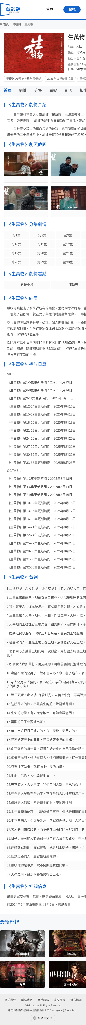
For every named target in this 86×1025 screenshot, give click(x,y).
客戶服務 (43, 999)
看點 (53, 90)
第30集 (68, 262)
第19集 (16, 253)
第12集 (68, 244)
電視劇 (16, 24)
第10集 (16, 244)
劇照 (68, 90)
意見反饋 (59, 999)
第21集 (68, 253)
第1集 (16, 235)
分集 (38, 90)
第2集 (42, 235)
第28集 (16, 262)
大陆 (79, 46)
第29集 (42, 262)
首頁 (49, 10)
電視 (72, 10)
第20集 (42, 253)
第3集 (68, 235)
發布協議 (76, 999)
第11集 (42, 244)
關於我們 (10, 999)
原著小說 (26, 284)
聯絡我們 (26, 999)
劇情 (23, 90)
